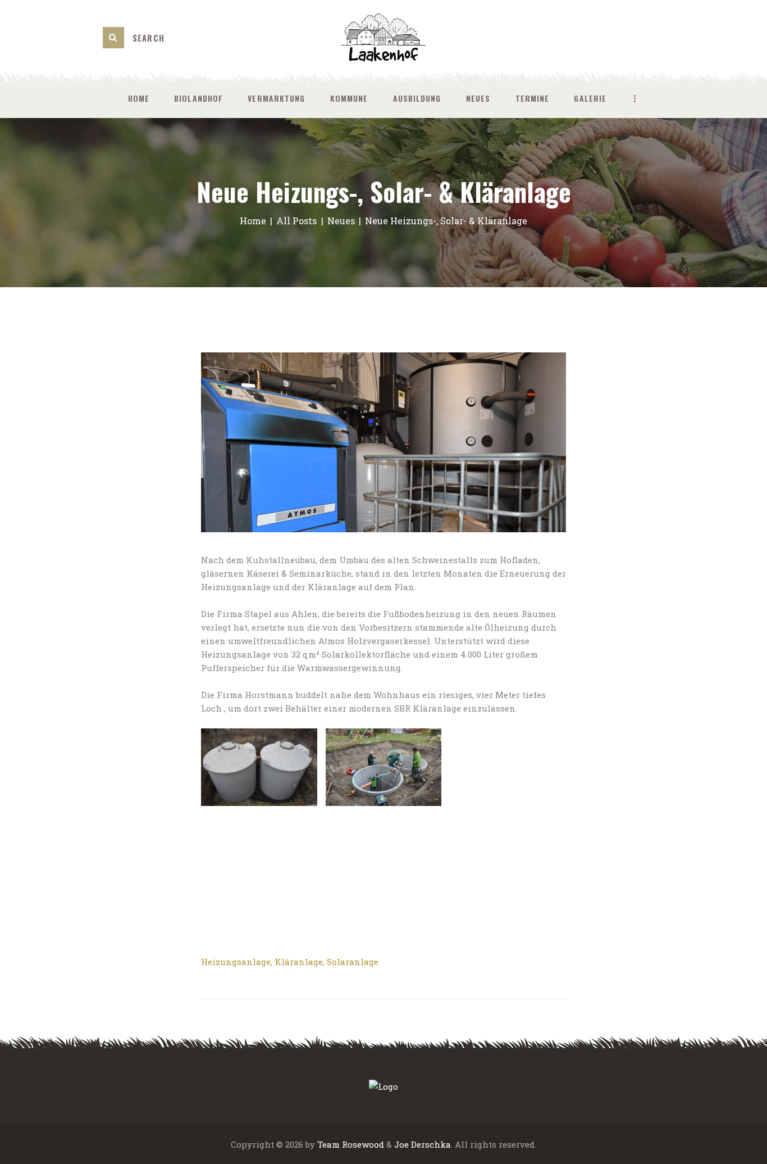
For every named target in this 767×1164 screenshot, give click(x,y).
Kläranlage (299, 961)
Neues (341, 221)
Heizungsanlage (236, 961)
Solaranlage (352, 961)
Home (253, 221)
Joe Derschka (422, 1144)
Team (328, 1144)
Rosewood (363, 1144)
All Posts (296, 221)
